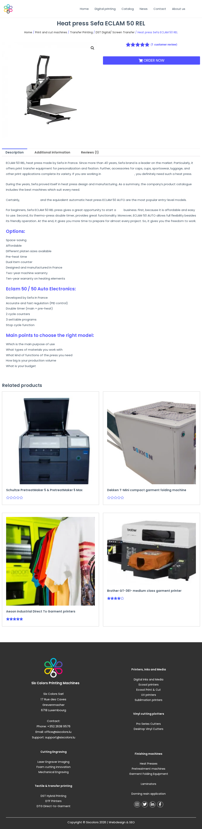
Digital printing (105, 9)
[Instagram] (137, 804)
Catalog (128, 9)
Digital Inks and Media (148, 679)
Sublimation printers (148, 700)
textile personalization (118, 174)
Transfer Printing (81, 32)
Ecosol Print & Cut (148, 690)
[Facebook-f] (160, 804)
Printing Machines (64, 683)
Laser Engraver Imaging (53, 762)
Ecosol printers (149, 685)
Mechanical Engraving (53, 772)
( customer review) (164, 44)
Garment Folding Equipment (148, 774)
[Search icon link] (193, 9)
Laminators (148, 784)
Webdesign (117, 822)
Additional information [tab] (52, 152)
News (144, 9)
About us (178, 9)
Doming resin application (148, 794)
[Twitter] (145, 804)
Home (84, 9)
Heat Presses (148, 764)
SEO (132, 822)
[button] (92, 48)
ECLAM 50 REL (30, 200)
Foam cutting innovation (53, 767)
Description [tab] (15, 152)
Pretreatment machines (148, 769)
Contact (159, 9)
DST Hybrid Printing (53, 796)
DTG (120, 210)
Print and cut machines (51, 32)
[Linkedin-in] (152, 804)
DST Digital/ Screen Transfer (115, 32)
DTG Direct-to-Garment (53, 806)
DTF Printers (53, 801)
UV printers (148, 695)
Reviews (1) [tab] (90, 152)
